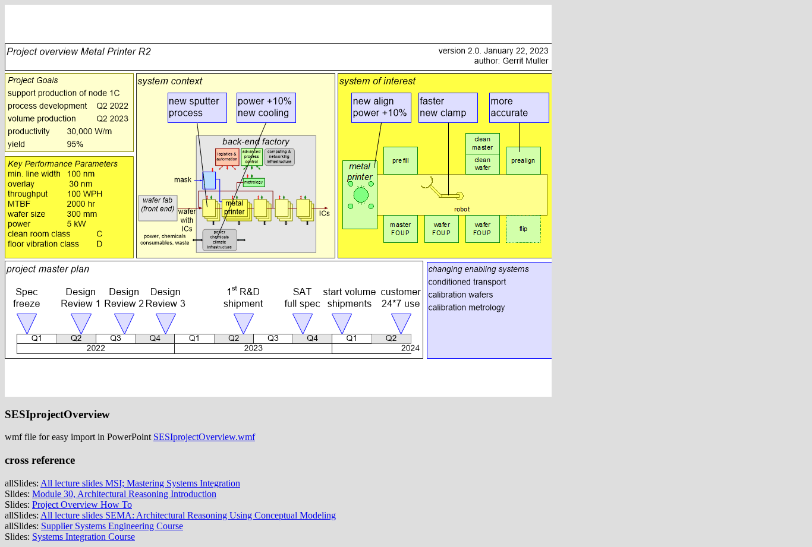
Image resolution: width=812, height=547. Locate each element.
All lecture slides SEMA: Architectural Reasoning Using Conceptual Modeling (188, 515)
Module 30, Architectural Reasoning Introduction (124, 494)
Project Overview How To (82, 504)
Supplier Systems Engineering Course (112, 526)
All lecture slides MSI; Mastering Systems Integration (140, 483)
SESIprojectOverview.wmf (204, 437)
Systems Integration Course (83, 537)
